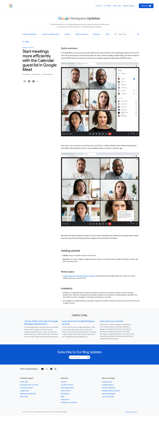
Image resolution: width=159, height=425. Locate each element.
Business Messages (108, 394)
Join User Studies (108, 397)
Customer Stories (67, 385)
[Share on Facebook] (33, 81)
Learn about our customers (111, 321)
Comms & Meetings (29, 34)
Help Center (117, 6)
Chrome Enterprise (108, 388)
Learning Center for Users (29, 385)
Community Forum (26, 388)
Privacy (61, 411)
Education (97, 34)
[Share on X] (38, 81)
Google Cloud (107, 382)
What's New (24, 397)
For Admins (107, 6)
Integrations (65, 400)
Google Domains (108, 385)
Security (64, 382)
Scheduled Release (47, 74)
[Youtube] (42, 369)
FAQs (63, 397)
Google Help (24, 391)
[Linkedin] (51, 369)
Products (98, 6)
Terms (65, 411)
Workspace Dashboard (28, 394)
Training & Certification (69, 402)
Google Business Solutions (111, 391)
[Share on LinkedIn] (29, 81)
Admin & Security (82, 34)
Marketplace (65, 394)
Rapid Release (36, 74)
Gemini (68, 34)
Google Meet (26, 74)
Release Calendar (129, 6)
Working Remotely (67, 388)
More (108, 34)
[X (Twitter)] (47, 369)
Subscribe (146, 6)
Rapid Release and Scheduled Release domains (78, 276)
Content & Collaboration (51, 34)
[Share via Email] (24, 81)
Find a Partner (66, 391)
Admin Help (24, 382)
